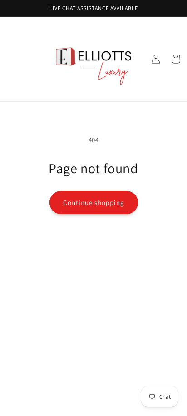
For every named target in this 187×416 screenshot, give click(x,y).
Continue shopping (93, 202)
